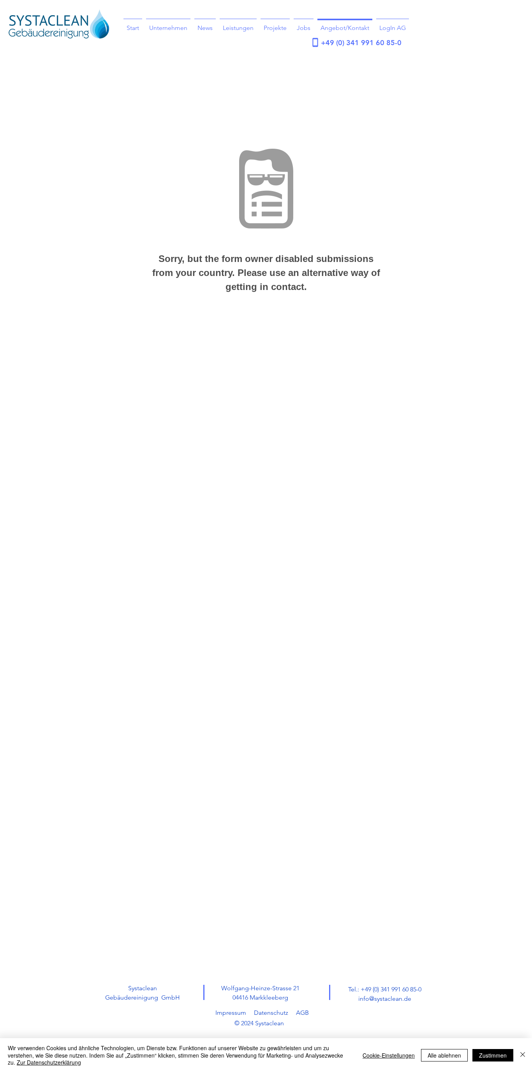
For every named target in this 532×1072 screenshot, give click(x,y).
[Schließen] (522, 1055)
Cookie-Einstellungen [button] (389, 1055)
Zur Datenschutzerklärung (49, 1062)
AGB (302, 1012)
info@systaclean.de (384, 998)
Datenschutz (271, 1012)
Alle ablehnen (444, 1055)
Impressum (230, 1012)
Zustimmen (493, 1055)
